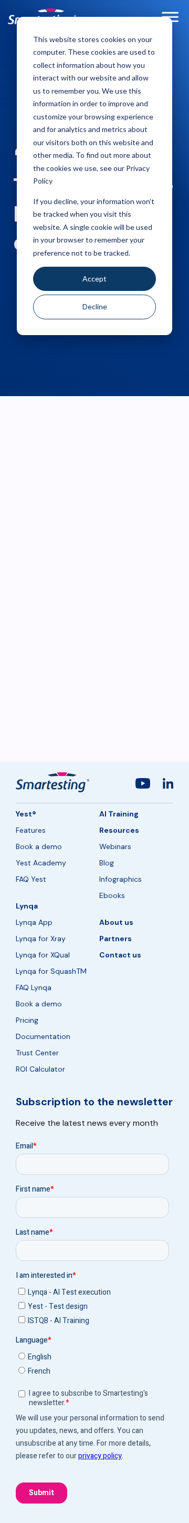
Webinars (115, 846)
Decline (94, 306)
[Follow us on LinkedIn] (168, 785)
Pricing (27, 1020)
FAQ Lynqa (33, 987)
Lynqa (27, 906)
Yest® (26, 814)
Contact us (120, 955)
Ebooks (112, 895)
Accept (94, 278)
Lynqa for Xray (41, 938)
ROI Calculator (40, 1069)
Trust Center (37, 1052)
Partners (115, 938)
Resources (119, 830)
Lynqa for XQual (43, 955)
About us (116, 922)
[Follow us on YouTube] (142, 785)
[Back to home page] (52, 782)
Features (31, 830)
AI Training (119, 814)
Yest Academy (41, 863)
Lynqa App (34, 922)
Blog (106, 863)
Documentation (43, 1036)
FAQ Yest (31, 879)
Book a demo (39, 846)
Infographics (120, 879)
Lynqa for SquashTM (51, 971)
